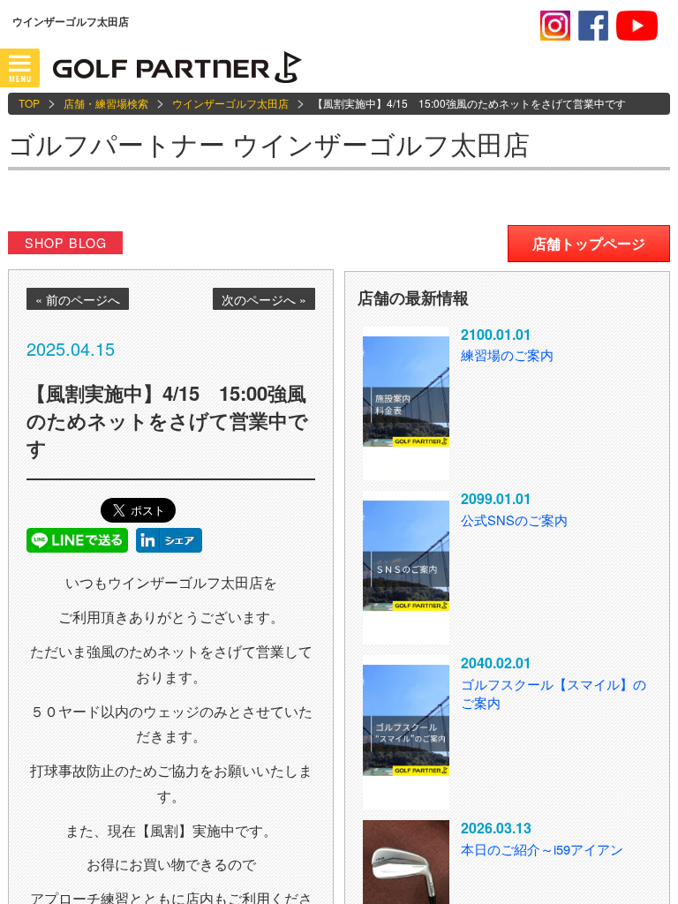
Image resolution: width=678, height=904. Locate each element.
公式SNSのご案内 (514, 519)
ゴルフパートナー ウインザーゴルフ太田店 (269, 143)
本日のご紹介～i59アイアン (542, 849)
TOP (29, 102)
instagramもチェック (555, 26)
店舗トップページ (588, 243)
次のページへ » (264, 299)
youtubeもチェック (637, 26)
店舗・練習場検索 (106, 102)
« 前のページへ (77, 299)
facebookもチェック (593, 26)
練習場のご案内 (507, 354)
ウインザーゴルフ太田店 (230, 102)
